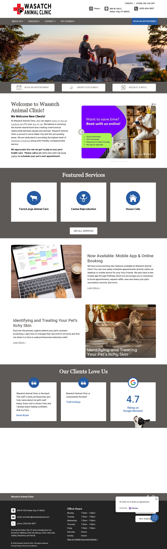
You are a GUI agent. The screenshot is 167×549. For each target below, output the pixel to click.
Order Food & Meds (87, 87)
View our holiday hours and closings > (82, 539)
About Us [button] (17, 21)
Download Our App (145, 3)
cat (41, 124)
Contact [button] (49, 21)
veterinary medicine (20, 140)
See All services (83, 231)
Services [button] (33, 21)
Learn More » (93, 288)
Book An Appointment (144, 21)
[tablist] (119, 161)
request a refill (138, 87)
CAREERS (129, 3)
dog (35, 124)
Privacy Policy (16, 546)
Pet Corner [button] (67, 21)
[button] (155, 518)
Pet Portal (145, 519)
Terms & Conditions (29, 546)
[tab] (111, 161)
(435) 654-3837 (50, 153)
